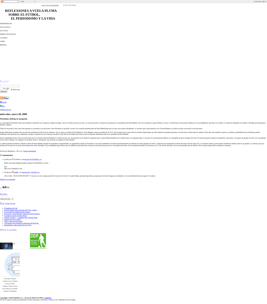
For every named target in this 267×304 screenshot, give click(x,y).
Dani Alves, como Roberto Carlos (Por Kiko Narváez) (22, 214)
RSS (3, 106)
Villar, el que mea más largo (13, 221)
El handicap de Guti (10, 208)
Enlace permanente (29, 151)
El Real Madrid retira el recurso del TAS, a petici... (21, 210)
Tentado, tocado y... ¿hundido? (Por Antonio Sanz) (21, 217)
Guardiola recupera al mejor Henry (15, 216)
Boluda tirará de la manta (12, 219)
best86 (16, 172)
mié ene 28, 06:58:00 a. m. (33, 159)
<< (1, 188)
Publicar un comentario (7, 179)
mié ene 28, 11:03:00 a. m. (31, 172)
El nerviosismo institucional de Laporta (17, 212)
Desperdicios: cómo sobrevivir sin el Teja (17, 225)
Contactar (47, 298)
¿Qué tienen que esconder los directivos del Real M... (21, 223)
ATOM (4, 102)
